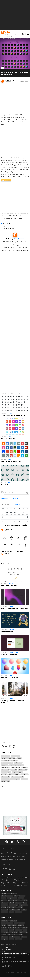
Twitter (14, 218)
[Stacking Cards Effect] (15, 643)
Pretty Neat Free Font (9, 585)
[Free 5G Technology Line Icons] (15, 541)
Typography (15, 779)
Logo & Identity (17, 772)
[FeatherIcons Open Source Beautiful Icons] (15, 515)
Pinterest (5, 217)
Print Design (6, 776)
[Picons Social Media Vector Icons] (15, 403)
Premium (25, 774)
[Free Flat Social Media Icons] (15, 450)
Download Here (6, 180)
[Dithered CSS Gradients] (15, 666)
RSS (25, 217)
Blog (19, 758)
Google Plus (6, 215)
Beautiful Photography (8, 758)
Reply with (27, 493)
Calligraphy (5, 760)
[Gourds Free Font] (15, 620)
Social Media (6, 218)
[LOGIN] (23, 34)
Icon (12, 215)
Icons (10, 413)
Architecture (6, 755)
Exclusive (5, 765)
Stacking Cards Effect (9, 654)
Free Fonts (11, 583)
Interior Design (6, 772)
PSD (14, 217)
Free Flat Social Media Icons (11, 461)
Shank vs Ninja (6, 949)
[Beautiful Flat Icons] (15, 426)
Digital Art (18, 762)
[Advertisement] (15, 15)
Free (26, 213)
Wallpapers (6, 781)
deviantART (5, 213)
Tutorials (16, 652)
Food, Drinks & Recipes (17, 765)
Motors (4, 774)
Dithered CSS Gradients (9, 678)
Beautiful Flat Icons (8, 438)
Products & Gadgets (17, 776)
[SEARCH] (25, 34)
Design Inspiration (7, 762)
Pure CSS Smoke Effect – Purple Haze (14, 608)
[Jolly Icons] (15, 473)
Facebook (20, 213)
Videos (24, 779)
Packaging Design (14, 774)
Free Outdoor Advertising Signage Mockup (14, 953)
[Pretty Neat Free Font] (15, 574)
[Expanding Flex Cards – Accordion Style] (15, 689)
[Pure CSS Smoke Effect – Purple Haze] (15, 597)
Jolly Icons (5, 484)
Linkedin (18, 215)
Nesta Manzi (5, 947)
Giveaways (5, 769)
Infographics (23, 769)
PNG (10, 217)
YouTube (20, 218)
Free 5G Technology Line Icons (12, 551)
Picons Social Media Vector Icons (13, 415)
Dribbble (13, 213)
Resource (20, 217)
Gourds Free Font (7, 631)
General (25, 767)
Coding (11, 606)
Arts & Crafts (15, 755)
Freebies (6, 767)
